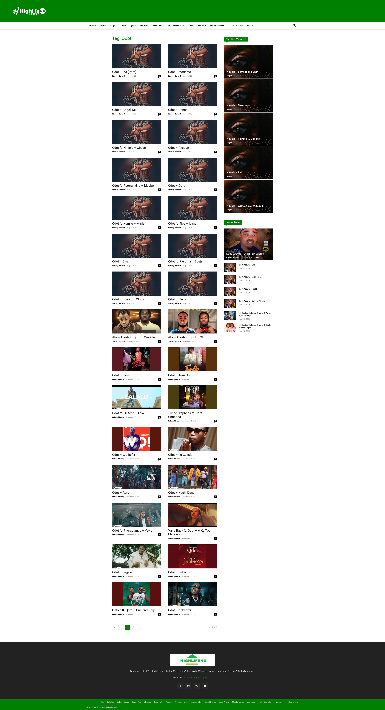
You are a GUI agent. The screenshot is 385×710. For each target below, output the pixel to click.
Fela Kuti (110, 702)
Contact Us (236, 25)
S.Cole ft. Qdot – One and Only (133, 610)
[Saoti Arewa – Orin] (230, 267)
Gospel (123, 25)
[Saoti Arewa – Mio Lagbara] (230, 279)
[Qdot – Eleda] (192, 284)
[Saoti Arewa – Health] (230, 291)
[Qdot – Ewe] (136, 246)
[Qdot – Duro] (192, 170)
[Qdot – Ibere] (136, 359)
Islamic (144, 25)
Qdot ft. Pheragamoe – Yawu (132, 530)
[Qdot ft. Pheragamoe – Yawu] (136, 515)
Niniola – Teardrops (238, 105)
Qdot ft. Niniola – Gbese (129, 148)
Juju (133, 25)
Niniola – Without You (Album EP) (246, 205)
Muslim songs (238, 702)
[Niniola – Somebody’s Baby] (248, 62)
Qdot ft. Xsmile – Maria (128, 223)
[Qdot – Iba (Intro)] (136, 56)
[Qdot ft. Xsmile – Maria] (136, 208)
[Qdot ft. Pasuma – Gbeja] (192, 246)
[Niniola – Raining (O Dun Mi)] (248, 129)
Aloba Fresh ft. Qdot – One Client (135, 337)
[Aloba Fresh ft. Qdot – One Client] (136, 321)
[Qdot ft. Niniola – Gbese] (136, 132)
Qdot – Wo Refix (123, 455)
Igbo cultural (252, 702)
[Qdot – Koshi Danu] (192, 477)
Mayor (229, 75)
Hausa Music (217, 25)
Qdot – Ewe (120, 261)
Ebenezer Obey (195, 702)
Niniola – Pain (235, 172)
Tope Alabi (158, 702)
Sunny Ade (136, 702)
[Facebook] (180, 686)
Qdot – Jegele (122, 572)
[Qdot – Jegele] (136, 556)
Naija (103, 25)
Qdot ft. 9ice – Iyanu (182, 223)
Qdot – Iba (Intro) (124, 72)
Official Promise (232, 257)
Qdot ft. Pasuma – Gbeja (185, 261)
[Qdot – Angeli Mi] (136, 94)
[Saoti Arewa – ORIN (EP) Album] (248, 244)
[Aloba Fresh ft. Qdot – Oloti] (192, 321)
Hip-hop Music (292, 702)
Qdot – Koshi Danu (181, 492)
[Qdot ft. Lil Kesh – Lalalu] (136, 397)
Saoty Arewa (224, 702)
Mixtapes (158, 25)
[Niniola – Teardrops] (248, 95)
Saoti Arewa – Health (248, 289)
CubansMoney (118, 379)
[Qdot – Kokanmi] (192, 594)
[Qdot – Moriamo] (192, 56)
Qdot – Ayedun (178, 148)
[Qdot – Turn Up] (192, 359)
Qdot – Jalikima (179, 572)
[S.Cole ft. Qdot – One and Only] (136, 594)
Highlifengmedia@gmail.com (198, 677)
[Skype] (197, 686)
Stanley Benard (118, 76)
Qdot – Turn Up (179, 375)
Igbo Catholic (265, 702)
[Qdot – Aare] (136, 477)
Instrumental (176, 25)
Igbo (191, 25)
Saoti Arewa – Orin (247, 265)
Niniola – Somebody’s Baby (243, 71)
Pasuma (169, 702)
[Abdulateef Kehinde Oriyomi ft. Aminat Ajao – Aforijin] (230, 315)
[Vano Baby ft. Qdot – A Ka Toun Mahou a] (192, 515)
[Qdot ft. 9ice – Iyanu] (192, 208)
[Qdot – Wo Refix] (136, 439)
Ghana (202, 25)
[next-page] (139, 627)
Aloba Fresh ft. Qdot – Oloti (187, 337)
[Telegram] (205, 686)
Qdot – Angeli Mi (124, 110)
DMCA (250, 25)
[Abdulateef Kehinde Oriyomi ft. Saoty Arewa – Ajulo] (230, 327)
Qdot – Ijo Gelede (180, 455)
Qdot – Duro (176, 185)
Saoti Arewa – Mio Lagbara (250, 277)
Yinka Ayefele (181, 702)
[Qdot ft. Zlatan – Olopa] (136, 284)
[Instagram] (188, 686)
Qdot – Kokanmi (179, 610)
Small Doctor (210, 702)
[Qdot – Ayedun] (192, 132)
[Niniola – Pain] (248, 162)
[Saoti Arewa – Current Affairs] (230, 303)
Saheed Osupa (123, 702)
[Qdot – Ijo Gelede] (192, 439)
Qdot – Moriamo (179, 72)
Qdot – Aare (120, 492)
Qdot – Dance (177, 110)
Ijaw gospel (278, 702)
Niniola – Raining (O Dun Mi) (243, 138)
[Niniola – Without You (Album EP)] (248, 196)
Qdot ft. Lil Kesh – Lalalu (129, 413)
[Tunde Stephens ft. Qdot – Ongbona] (192, 397)
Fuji (112, 25)
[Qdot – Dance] (192, 94)
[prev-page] (114, 627)
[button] (294, 25)
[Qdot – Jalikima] (192, 556)
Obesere (147, 702)
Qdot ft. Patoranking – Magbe (133, 185)
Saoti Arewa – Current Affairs (252, 301)
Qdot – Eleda (177, 299)
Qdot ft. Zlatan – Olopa (128, 299)
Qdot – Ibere (121, 375)
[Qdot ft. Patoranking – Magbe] (136, 170)
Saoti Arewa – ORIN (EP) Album (245, 253)
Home (92, 25)
